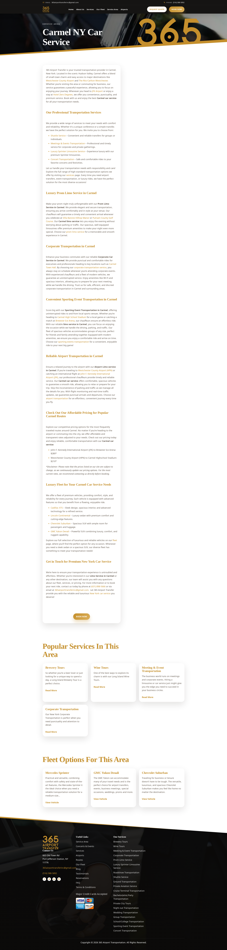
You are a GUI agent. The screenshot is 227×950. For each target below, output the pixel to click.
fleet (115, 540)
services (70, 175)
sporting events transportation (73, 341)
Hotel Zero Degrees (63, 94)
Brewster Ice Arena (65, 320)
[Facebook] (44, 879)
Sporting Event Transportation (128, 926)
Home (71, 9)
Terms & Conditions (86, 887)
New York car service (100, 593)
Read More (51, 690)
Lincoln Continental (60, 515)
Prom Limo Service (122, 859)
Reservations (82, 878)
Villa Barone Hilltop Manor (76, 217)
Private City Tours (122, 903)
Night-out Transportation (126, 907)
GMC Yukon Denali (60, 531)
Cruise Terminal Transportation (128, 890)
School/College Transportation (128, 921)
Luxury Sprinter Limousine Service (68, 151)
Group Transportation (124, 917)
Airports (124, 9)
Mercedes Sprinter (57, 773)
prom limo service (75, 231)
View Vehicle (52, 802)
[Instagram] (59, 879)
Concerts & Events (85, 846)
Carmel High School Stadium (71, 317)
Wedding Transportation (125, 912)
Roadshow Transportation (126, 872)
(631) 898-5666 (98, 586)
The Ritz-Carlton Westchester (93, 80)
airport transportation (57, 398)
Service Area (112, 9)
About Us (80, 9)
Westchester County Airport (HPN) (95, 370)
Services (90, 9)
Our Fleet (100, 9)
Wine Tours (101, 667)
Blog (78, 869)
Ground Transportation (124, 881)
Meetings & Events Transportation (68, 143)
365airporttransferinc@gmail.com (62, 2)
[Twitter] (49, 879)
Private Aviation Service (125, 886)
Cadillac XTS (57, 507)
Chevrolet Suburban (61, 523)
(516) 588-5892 (175, 2)
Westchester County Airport (60, 80)
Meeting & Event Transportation (153, 669)
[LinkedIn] (54, 879)
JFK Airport (97, 91)
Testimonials (82, 873)
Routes (79, 859)
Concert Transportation (62, 159)
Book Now (177, 9)
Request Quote (157, 9)
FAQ (78, 882)
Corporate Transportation (62, 709)
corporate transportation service (90, 267)
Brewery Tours (54, 667)
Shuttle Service (58, 135)
